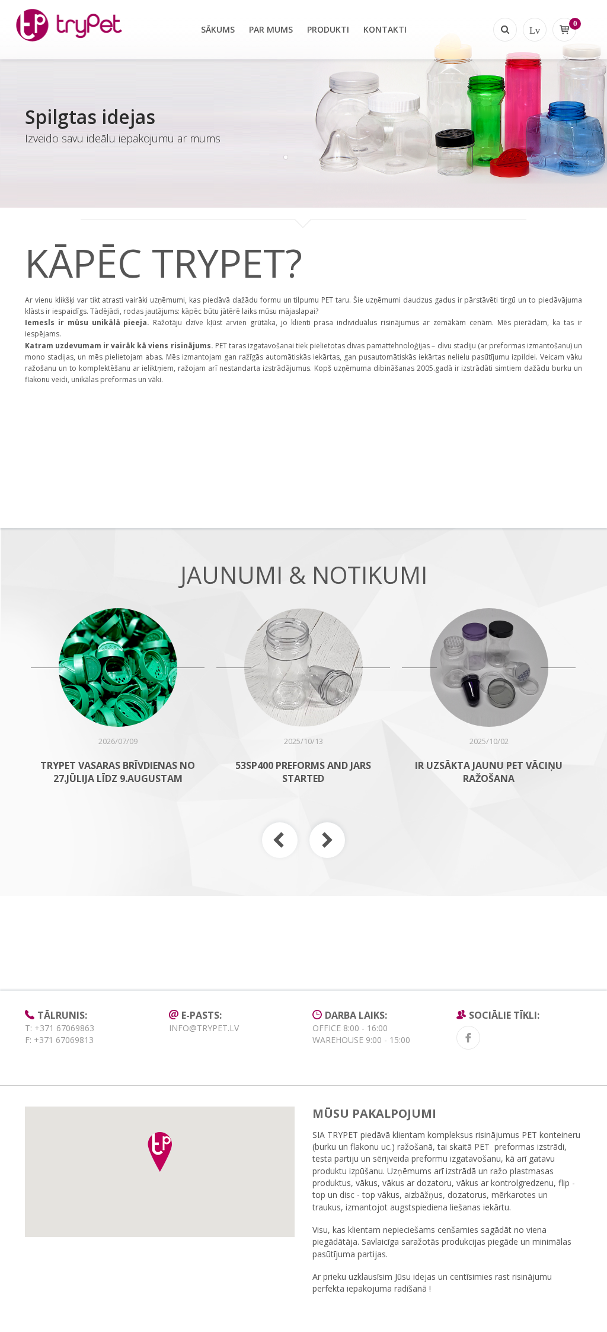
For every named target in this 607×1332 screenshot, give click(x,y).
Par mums (271, 29)
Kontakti (385, 29)
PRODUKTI (328, 29)
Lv (534, 29)
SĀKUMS (218, 29)
